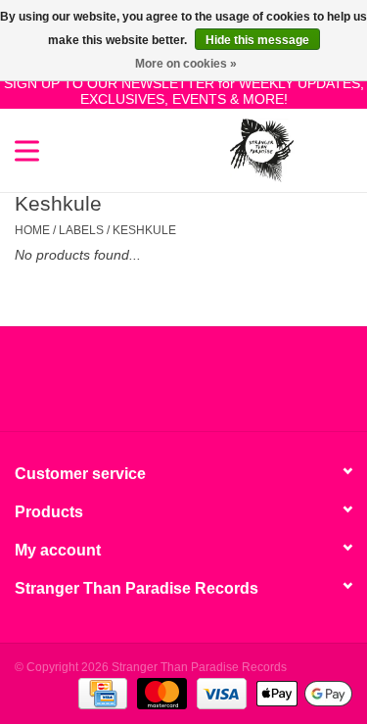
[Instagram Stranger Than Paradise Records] (236, 386)
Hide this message (257, 40)
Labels (81, 230)
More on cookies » (186, 64)
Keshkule (144, 230)
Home (32, 230)
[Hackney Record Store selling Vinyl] (323, 149)
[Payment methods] (100, 693)
